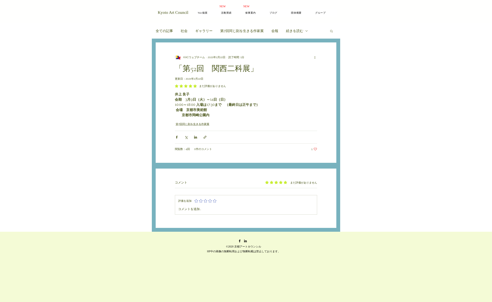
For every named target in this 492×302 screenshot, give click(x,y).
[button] (331, 30)
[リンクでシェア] (205, 137)
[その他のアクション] (314, 57)
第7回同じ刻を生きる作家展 (242, 31)
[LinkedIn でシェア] (195, 137)
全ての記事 (164, 31)
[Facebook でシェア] (177, 137)
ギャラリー (204, 31)
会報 (274, 31)
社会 (184, 31)
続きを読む (294, 31)
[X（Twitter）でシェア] (186, 137)
